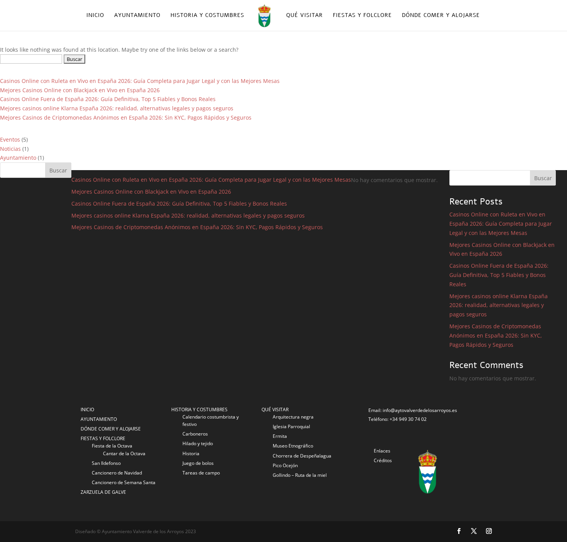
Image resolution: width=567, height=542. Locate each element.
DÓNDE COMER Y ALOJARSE (111, 428)
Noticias (10, 148)
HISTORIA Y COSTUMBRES (199, 409)
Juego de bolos (198, 463)
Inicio (95, 16)
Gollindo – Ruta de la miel (300, 475)
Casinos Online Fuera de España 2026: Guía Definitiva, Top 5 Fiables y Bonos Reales (108, 99)
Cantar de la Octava (124, 453)
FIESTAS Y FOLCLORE (103, 438)
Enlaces (382, 450)
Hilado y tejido (197, 443)
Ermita (280, 436)
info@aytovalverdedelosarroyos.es (420, 410)
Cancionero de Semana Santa (123, 482)
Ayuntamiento (137, 16)
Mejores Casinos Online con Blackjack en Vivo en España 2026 (80, 90)
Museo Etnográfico (293, 445)
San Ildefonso (106, 463)
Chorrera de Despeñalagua (302, 456)
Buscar (58, 170)
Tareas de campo (201, 472)
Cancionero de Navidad (117, 472)
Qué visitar (304, 16)
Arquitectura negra (293, 417)
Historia (190, 453)
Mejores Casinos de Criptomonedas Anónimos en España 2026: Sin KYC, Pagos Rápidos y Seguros (125, 117)
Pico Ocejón (285, 465)
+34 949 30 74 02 (408, 419)
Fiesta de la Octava (112, 445)
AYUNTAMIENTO (99, 419)
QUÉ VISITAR (275, 409)
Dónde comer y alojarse (441, 16)
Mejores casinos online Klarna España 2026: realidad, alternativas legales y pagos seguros (116, 108)
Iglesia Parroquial (291, 426)
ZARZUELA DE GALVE (103, 492)
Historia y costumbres (207, 16)
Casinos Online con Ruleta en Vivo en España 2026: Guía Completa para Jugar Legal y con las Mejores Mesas (140, 80)
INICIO (87, 409)
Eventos (10, 139)
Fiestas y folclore (362, 16)
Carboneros (195, 434)
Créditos (383, 460)
